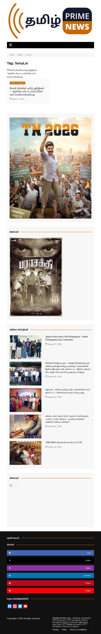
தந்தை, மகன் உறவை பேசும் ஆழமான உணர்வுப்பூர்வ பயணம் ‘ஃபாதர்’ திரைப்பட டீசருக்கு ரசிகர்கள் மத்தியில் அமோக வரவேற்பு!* (67, 419)
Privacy (55, 630)
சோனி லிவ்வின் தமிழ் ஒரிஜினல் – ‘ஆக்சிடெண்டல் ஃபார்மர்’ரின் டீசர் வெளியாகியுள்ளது (27, 91)
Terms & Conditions (78, 630)
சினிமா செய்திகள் (17, 83)
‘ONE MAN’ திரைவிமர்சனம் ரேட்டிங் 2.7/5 (63, 442)
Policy (64, 630)
